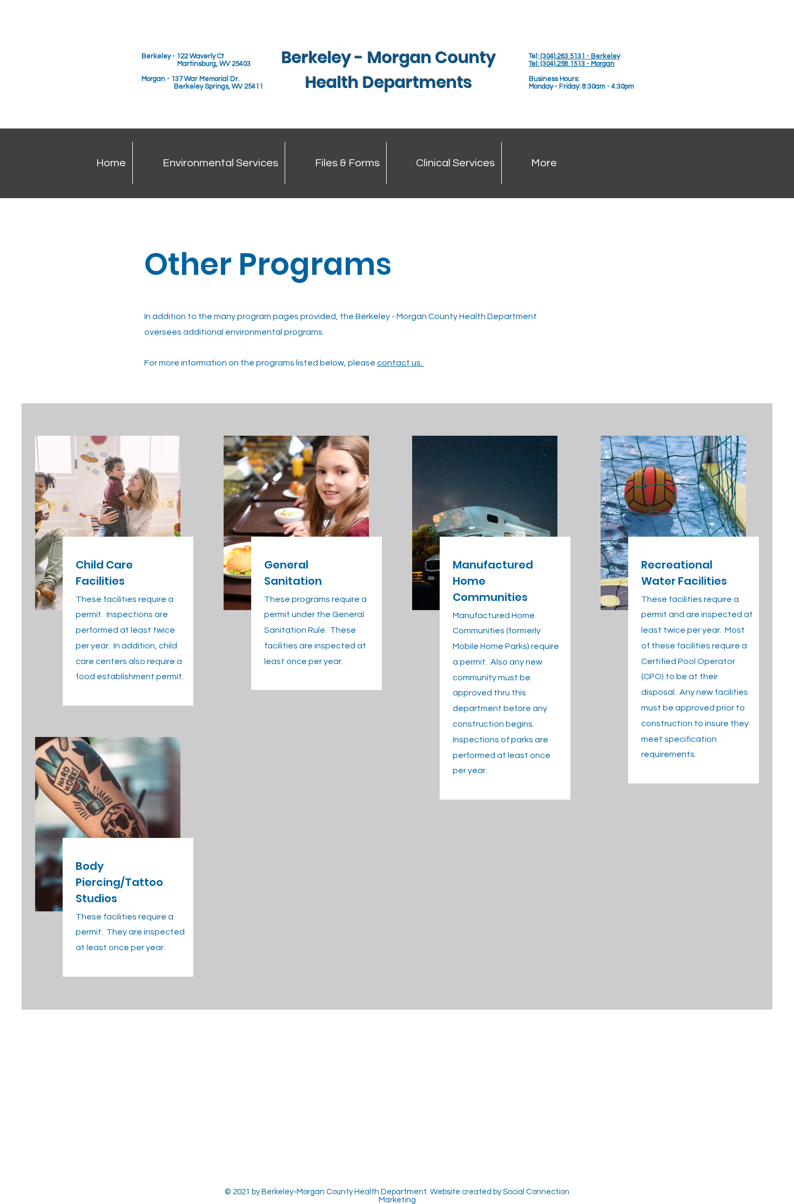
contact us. (400, 363)
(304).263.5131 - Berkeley (579, 56)
